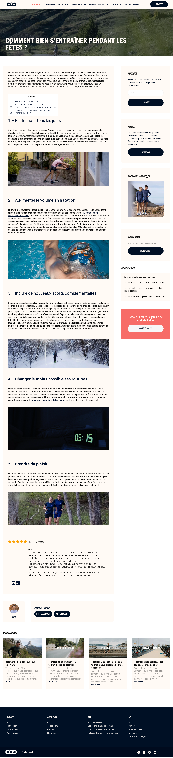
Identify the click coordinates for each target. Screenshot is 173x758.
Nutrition (63, 4)
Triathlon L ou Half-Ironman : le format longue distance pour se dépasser (107, 664)
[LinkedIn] (18, 584)
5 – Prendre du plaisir (20, 113)
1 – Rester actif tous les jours (24, 101)
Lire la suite (9, 682)
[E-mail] (14, 584)
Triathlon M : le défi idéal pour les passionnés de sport (144, 296)
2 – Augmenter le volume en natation (27, 104)
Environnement (78, 4)
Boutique (36, 4)
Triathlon (50, 4)
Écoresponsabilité (98, 4)
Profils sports (131, 4)
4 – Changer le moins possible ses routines (30, 110)
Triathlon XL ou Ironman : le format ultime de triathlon (144, 282)
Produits (116, 4)
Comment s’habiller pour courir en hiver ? (139, 277)
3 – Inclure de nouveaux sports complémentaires (33, 107)
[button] (43, 614)
